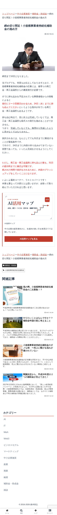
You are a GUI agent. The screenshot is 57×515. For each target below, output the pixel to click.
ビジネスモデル (11, 445)
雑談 (6, 490)
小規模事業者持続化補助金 (14, 270)
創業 (6, 464)
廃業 (6, 471)
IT (5, 426)
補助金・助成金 (10, 265)
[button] (51, 328)
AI (5, 419)
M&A (6, 432)
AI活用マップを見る (29, 239)
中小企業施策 (10, 458)
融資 (6, 477)
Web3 (6, 439)
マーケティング (11, 451)
